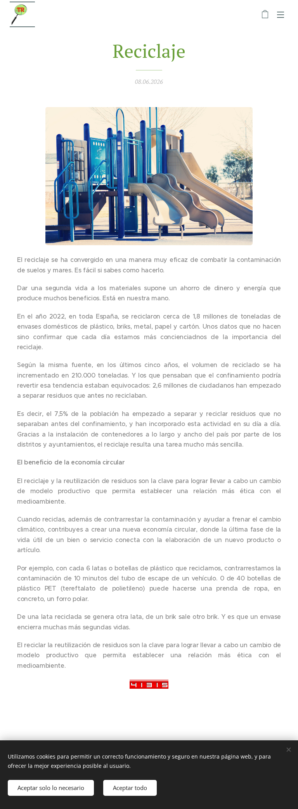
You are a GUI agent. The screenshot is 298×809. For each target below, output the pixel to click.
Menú (280, 14)
